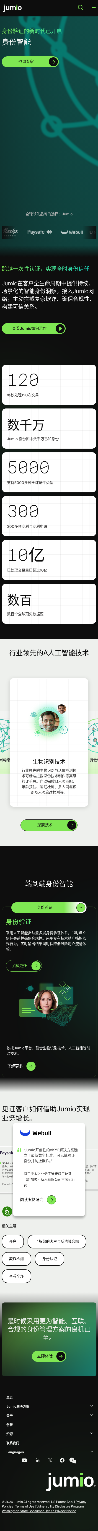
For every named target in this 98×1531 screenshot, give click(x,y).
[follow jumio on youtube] (22, 1457)
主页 (9, 1394)
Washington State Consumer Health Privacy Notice (39, 1507)
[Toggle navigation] (93, 8)
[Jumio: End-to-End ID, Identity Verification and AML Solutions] (13, 8)
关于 (9, 1412)
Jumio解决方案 (17, 1403)
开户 (12, 1238)
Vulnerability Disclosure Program (60, 1503)
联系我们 (12, 1440)
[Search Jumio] (80, 7)
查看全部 (16, 1273)
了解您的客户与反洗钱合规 (57, 1238)
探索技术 (45, 824)
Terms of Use (24, 1503)
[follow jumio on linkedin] (34, 1457)
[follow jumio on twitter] (47, 1457)
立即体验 (45, 1352)
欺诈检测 (16, 1255)
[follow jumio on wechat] (72, 1457)
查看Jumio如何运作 (29, 328)
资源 (9, 1431)
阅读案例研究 (31, 1196)
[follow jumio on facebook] (59, 1457)
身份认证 (49, 1255)
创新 (9, 1421)
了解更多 (19, 960)
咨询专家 (26, 61)
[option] (31, 232)
